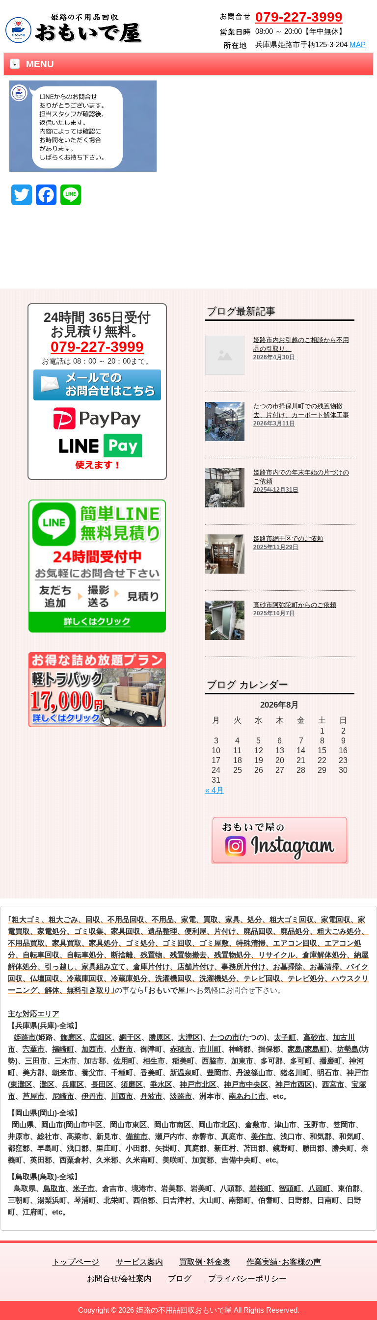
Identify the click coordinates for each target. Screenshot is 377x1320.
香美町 (151, 1072)
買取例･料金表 (204, 1262)
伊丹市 (92, 1096)
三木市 (65, 1060)
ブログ (179, 1278)
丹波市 (151, 1096)
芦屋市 (34, 1096)
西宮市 (333, 1084)
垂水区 (161, 1084)
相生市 (154, 1060)
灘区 (47, 1084)
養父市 (92, 1072)
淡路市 (181, 1096)
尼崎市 (63, 1096)
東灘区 (21, 1084)
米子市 (84, 1188)
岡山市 (52, 1124)
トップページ (75, 1262)
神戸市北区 (198, 1084)
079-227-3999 (299, 17)
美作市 (262, 1136)
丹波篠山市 (254, 1072)
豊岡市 (218, 1072)
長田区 (102, 1084)
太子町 (285, 1037)
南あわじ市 (247, 1096)
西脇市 (213, 1060)
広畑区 (101, 1037)
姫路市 (25, 1037)
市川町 (210, 1049)
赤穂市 (181, 1049)
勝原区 (160, 1037)
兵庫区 (73, 1084)
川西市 (122, 1096)
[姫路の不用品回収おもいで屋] (73, 40)
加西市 (92, 1049)
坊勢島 (348, 1049)
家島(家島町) (308, 1049)
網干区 (130, 1037)
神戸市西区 (293, 1084)
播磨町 (331, 1060)
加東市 (242, 1060)
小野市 (122, 1049)
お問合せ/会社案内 (119, 1278)
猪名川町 (295, 1072)
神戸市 (358, 1072)
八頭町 (319, 1188)
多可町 (301, 1060)
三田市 (36, 1060)
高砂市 (314, 1037)
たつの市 (225, 1037)
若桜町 (260, 1188)
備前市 (137, 1136)
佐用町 (124, 1060)
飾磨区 (71, 1037)
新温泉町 (184, 1072)
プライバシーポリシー (247, 1278)
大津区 (189, 1037)
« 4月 (214, 790)
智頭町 (290, 1188)
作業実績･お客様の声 (283, 1262)
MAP (358, 44)
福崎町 (63, 1049)
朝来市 (63, 1072)
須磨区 (132, 1084)
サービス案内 (139, 1262)
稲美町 (183, 1060)
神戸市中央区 (246, 1084)
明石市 (328, 1072)
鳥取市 (54, 1188)
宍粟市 (34, 1049)
